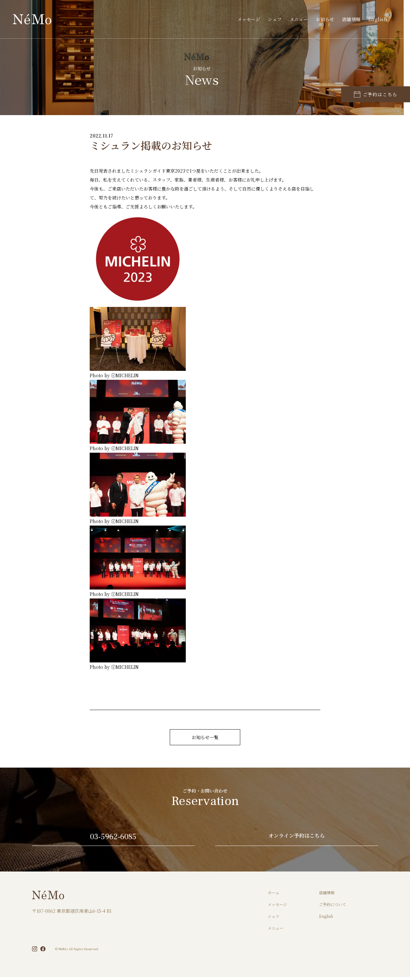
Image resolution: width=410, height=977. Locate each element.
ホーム (273, 892)
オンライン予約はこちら (296, 836)
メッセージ (248, 19)
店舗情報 (351, 19)
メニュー (299, 19)
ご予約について (332, 904)
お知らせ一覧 (205, 737)
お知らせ (325, 19)
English (377, 19)
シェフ (275, 19)
